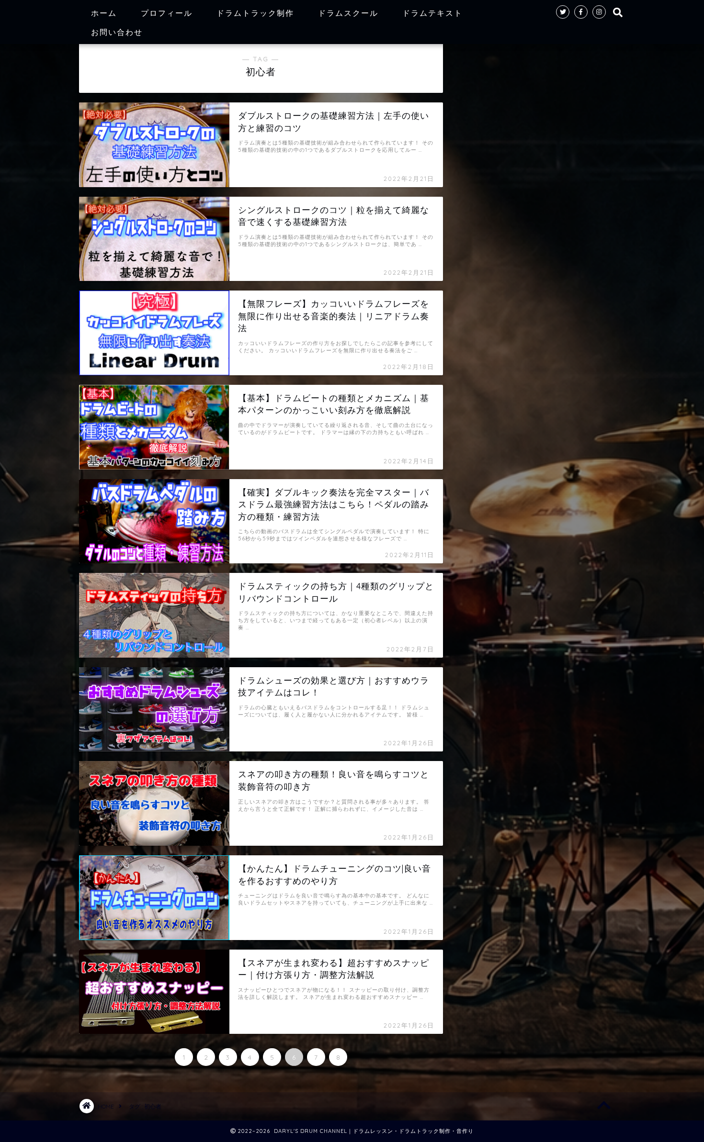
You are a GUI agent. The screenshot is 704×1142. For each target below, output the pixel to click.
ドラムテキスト (432, 13)
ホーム (104, 13)
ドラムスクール (348, 13)
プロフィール (167, 13)
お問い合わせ (117, 32)
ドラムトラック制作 (255, 13)
